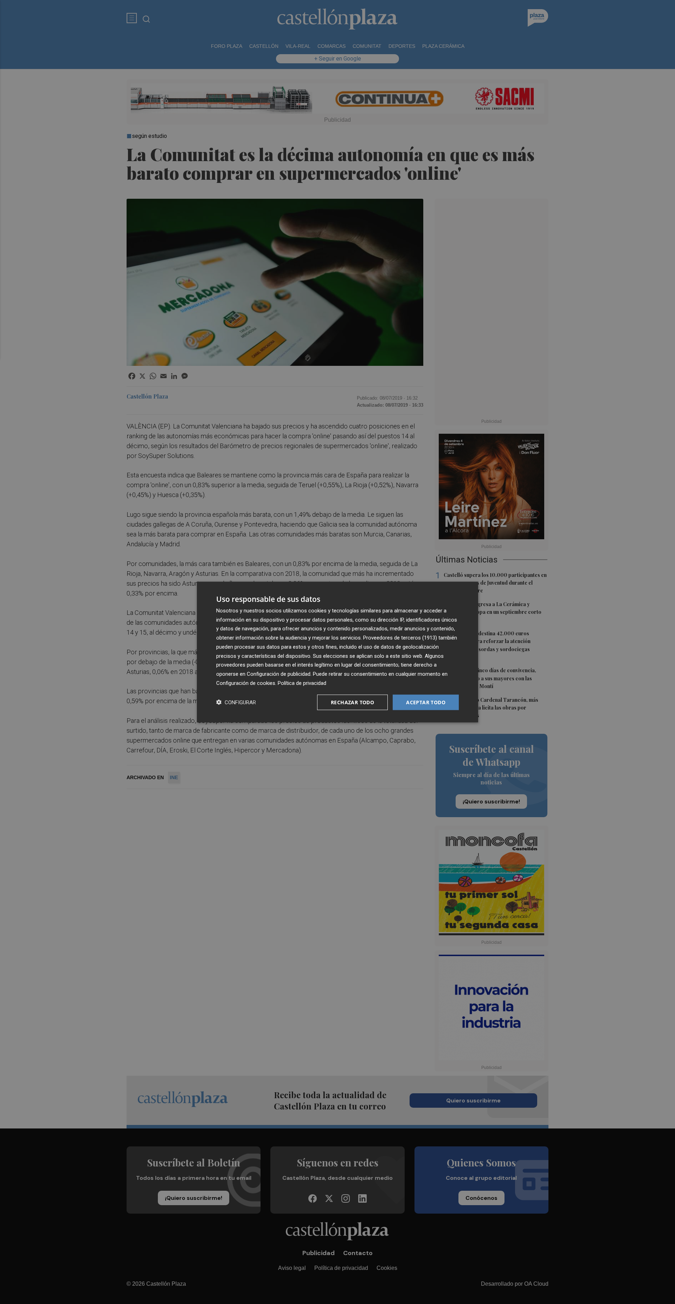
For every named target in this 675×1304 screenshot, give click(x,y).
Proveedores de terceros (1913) (400, 638)
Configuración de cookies (245, 683)
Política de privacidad (302, 683)
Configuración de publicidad (278, 674)
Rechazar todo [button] (352, 702)
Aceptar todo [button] (425, 702)
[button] (236, 702)
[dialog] (337, 652)
